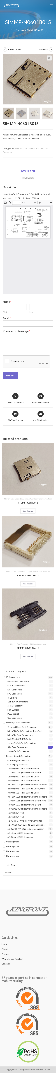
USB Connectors (14, 718)
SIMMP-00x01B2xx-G (28, 648)
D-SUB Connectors (16, 685)
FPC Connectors (14, 693)
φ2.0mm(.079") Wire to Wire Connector (25, 829)
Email (7, 318)
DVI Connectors (14, 689)
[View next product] (51, 49)
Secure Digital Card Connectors (21, 743)
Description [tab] (28, 171)
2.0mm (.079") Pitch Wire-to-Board (23, 780)
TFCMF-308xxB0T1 (28, 502)
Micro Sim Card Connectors (20, 735)
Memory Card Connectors (27, 148)
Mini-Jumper (13, 710)
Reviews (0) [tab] (28, 178)
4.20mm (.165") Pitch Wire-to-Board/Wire (26, 800)
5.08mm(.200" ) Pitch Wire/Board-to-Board (27, 809)
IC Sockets (12, 698)
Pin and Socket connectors (18, 756)
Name (7, 301)
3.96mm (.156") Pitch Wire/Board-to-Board (27, 797)
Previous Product (15, 49)
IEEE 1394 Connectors (17, 701)
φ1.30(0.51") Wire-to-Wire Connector (24, 821)
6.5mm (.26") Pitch (15, 817)
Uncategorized (12, 841)
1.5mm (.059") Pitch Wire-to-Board (23, 776)
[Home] (11, 30)
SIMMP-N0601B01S (36, 30)
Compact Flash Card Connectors (38, 571)
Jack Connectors (15, 705)
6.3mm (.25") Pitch (15, 813)
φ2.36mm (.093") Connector (20, 837)
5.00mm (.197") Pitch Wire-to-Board (24, 804)
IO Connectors (13, 677)
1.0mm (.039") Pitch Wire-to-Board (23, 768)
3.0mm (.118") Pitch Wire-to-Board (23, 792)
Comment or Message (16, 331)
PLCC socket (13, 714)
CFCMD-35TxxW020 (28, 575)
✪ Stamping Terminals (17, 764)
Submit (10, 375)
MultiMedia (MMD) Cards (19, 739)
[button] (49, 57)
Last (31, 312)
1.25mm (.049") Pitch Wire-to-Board (24, 772)
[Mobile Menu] (51, 5)
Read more (28, 511)
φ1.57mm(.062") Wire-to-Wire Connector (26, 825)
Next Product (42, 49)
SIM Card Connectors (38, 644)
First (5, 312)
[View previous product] (5, 49)
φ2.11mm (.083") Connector (20, 833)
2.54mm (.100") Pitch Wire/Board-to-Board (27, 784)
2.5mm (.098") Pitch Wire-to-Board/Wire (26, 788)
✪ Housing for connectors (19, 760)
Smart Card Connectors (18, 751)
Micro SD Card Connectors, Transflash (38, 499)
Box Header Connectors (18, 681)
